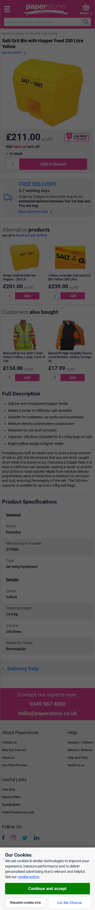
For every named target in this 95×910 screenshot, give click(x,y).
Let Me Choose (69, 903)
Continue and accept (47, 888)
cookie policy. (29, 877)
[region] (47, 878)
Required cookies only (25, 902)
